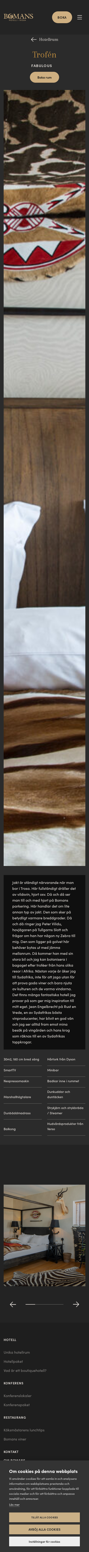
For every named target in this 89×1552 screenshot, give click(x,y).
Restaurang (15, 1417)
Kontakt (11, 1451)
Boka (62, 17)
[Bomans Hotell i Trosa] (20, 17)
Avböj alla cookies (45, 1529)
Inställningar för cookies (44, 1541)
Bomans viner (15, 1439)
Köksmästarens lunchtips (24, 1430)
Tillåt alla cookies (44, 1517)
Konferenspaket (17, 1404)
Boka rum (44, 77)
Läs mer (14, 1504)
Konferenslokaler (17, 1395)
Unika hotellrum (17, 1352)
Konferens (14, 1383)
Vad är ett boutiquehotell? (25, 1370)
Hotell (10, 1339)
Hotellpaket (13, 1361)
